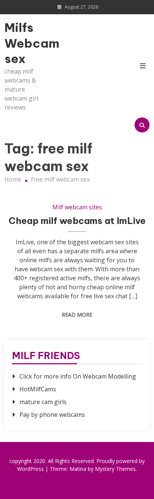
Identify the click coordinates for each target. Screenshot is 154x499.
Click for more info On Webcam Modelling (77, 376)
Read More (77, 314)
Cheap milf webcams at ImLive (77, 220)
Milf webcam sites (77, 207)
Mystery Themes (115, 468)
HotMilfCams (37, 389)
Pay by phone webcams (52, 414)
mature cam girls (43, 402)
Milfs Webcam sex (26, 43)
